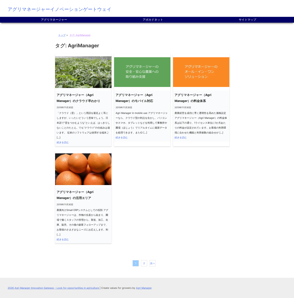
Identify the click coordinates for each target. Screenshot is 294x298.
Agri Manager (143, 287)
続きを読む (63, 142)
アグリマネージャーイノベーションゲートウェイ (59, 9)
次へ (152, 263)
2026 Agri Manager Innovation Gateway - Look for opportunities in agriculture (54, 287)
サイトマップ (247, 19)
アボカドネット (153, 19)
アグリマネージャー (54, 19)
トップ (62, 35)
